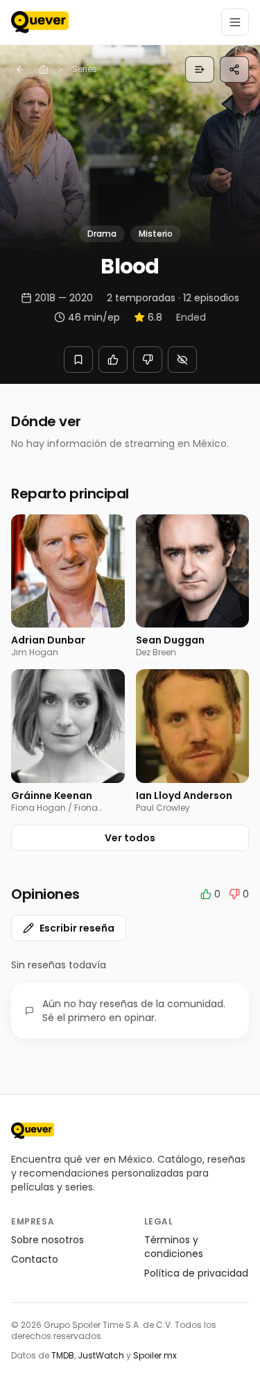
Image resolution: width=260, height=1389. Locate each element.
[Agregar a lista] (199, 69)
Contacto (34, 1259)
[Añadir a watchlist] (78, 359)
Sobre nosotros (47, 1240)
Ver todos (130, 838)
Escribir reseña (77, 928)
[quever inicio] (40, 22)
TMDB (62, 1355)
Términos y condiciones (173, 1247)
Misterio (156, 233)
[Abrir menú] (235, 22)
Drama (101, 233)
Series (84, 69)
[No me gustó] (147, 359)
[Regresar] (20, 69)
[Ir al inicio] (32, 1130)
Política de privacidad (196, 1273)
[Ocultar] (182, 359)
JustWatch (101, 1355)
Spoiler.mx (155, 1355)
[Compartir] (234, 69)
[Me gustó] (113, 359)
